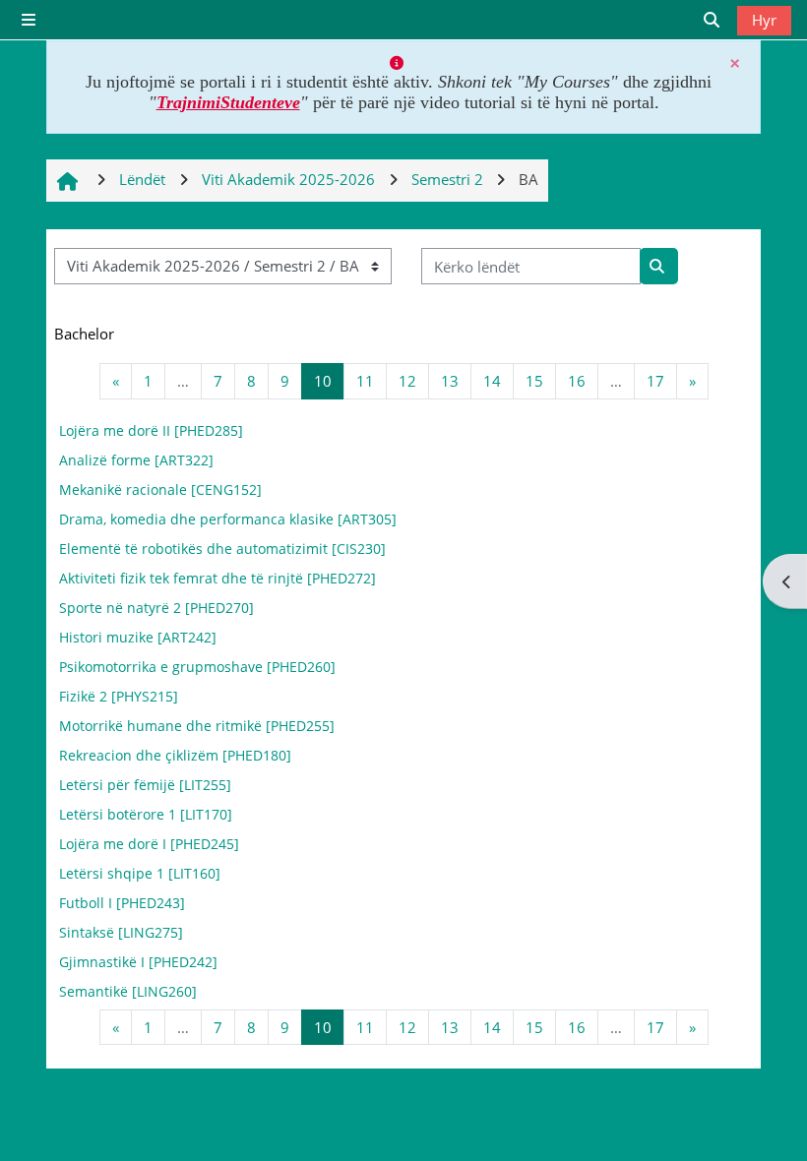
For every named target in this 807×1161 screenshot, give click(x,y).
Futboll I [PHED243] (122, 902)
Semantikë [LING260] (128, 991)
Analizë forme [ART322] (136, 460)
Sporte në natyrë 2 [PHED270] (156, 607)
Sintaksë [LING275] (121, 932)
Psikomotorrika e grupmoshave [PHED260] (197, 666)
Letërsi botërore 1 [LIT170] (145, 814)
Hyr (764, 20)
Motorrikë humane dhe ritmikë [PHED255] (197, 725)
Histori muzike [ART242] (138, 637)
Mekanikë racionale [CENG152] (160, 489)
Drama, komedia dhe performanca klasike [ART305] (228, 519)
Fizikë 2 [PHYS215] (118, 696)
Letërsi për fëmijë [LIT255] (145, 784)
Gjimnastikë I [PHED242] (138, 961)
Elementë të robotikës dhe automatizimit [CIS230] (222, 548)
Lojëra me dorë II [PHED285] (151, 430)
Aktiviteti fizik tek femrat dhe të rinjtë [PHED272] (217, 578)
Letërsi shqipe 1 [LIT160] (139, 873)
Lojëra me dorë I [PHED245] (149, 843)
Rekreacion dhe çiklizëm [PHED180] (175, 755)
